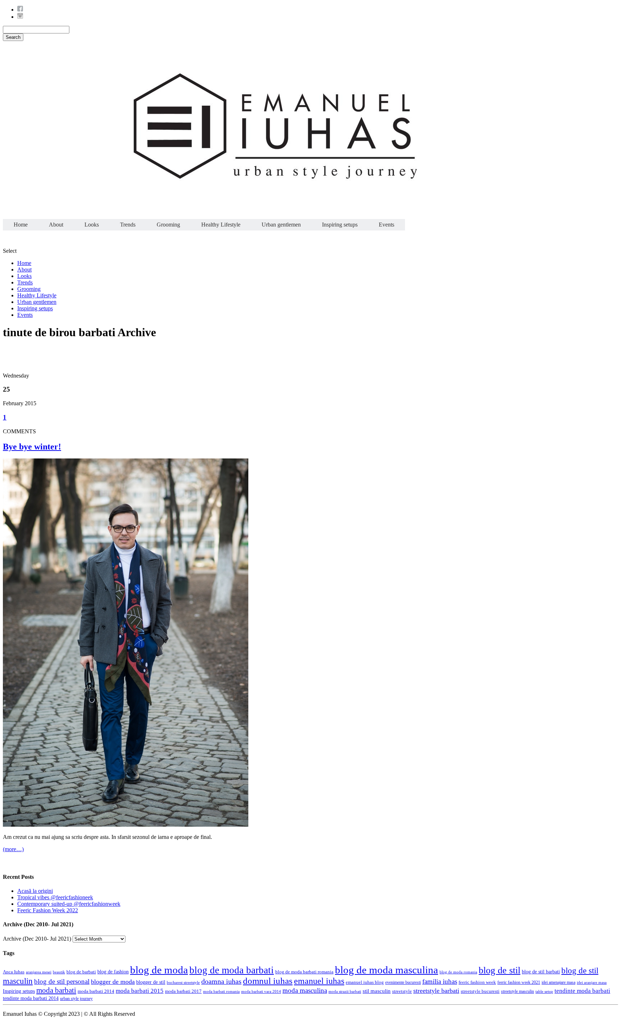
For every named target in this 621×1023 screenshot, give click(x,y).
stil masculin (377, 991)
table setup (544, 991)
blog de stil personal (61, 981)
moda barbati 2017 (183, 991)
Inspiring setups (340, 225)
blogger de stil (150, 982)
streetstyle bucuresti (480, 991)
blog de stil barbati (541, 971)
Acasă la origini (35, 891)
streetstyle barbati (436, 990)
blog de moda (159, 970)
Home (21, 225)
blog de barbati (81, 971)
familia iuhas (439, 981)
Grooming (168, 225)
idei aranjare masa (592, 982)
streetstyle (402, 991)
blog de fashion (113, 971)
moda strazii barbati (344, 992)
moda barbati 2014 (96, 991)
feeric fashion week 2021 (518, 982)
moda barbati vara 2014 (261, 992)
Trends (127, 225)
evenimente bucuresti (403, 982)
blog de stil (499, 970)
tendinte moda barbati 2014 (31, 998)
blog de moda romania (458, 972)
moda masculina (304, 990)
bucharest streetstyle (183, 982)
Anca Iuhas (13, 971)
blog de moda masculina (386, 970)
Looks (91, 225)
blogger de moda (113, 981)
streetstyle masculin (517, 991)
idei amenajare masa (558, 982)
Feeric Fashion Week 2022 (47, 910)
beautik (59, 972)
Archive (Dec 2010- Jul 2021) (37, 939)
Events (386, 225)
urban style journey (76, 998)
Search (13, 37)
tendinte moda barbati (582, 990)
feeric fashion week (477, 982)
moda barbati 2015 (140, 990)
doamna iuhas (221, 981)
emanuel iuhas (319, 981)
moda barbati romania (221, 992)
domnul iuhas (268, 981)
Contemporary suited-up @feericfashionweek (68, 904)
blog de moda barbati (231, 970)
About (56, 225)
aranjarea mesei (38, 972)
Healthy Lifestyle (220, 225)
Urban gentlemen (281, 225)
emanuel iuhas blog (365, 982)
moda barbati (56, 990)
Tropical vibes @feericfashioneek (55, 897)
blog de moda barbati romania (304, 971)
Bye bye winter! (32, 446)
